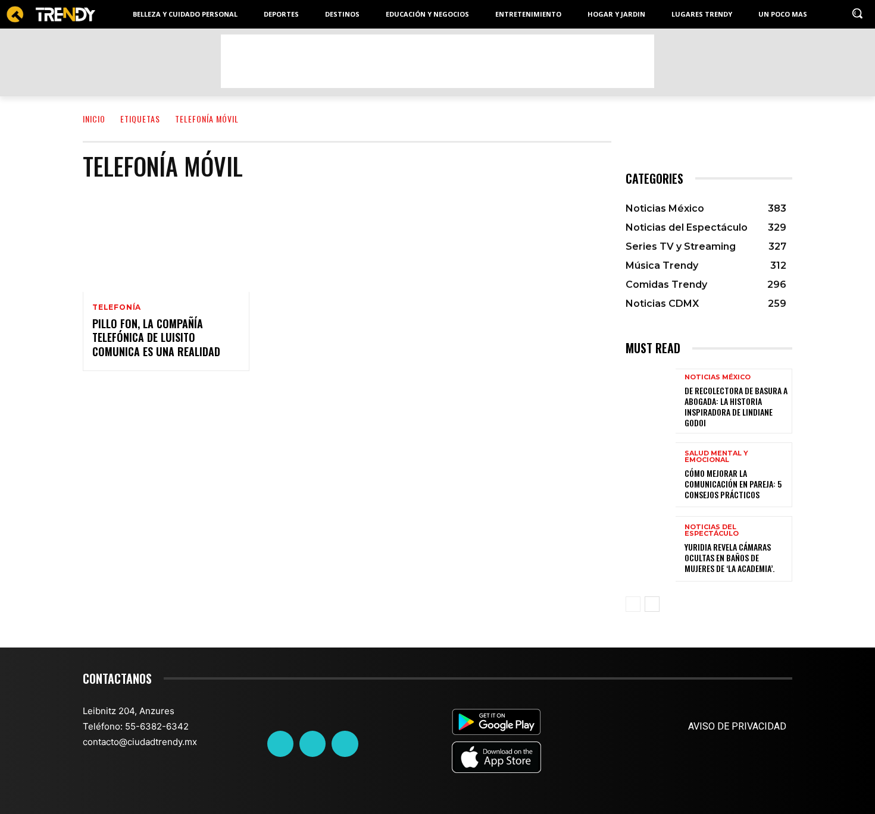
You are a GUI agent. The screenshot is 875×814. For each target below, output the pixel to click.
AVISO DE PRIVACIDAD (737, 726)
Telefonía (116, 307)
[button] (857, 13)
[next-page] (652, 604)
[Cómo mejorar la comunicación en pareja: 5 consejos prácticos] (651, 474)
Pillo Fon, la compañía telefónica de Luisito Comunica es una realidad (156, 337)
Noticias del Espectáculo (712, 530)
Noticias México (718, 377)
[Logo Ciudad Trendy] (50, 14)
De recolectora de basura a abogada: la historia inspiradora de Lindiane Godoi (736, 406)
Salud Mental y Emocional (716, 456)
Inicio (94, 118)
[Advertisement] (437, 61)
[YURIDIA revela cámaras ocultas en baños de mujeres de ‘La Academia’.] (651, 548)
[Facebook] (280, 744)
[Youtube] (345, 744)
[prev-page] (633, 604)
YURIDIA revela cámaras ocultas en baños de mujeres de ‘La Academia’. (729, 557)
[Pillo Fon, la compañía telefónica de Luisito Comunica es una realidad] (166, 242)
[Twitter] (312, 744)
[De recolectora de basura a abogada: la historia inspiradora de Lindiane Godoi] (651, 401)
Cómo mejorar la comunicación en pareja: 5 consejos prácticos (733, 484)
